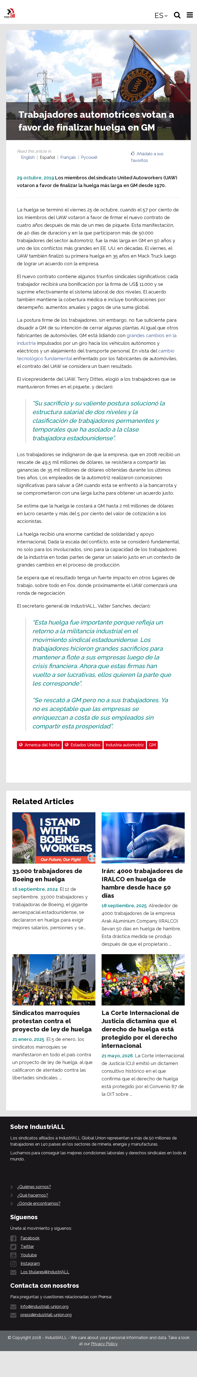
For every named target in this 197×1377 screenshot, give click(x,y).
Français (68, 157)
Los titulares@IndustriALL (45, 1271)
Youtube (29, 1255)
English (28, 157)
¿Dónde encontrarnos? (39, 1203)
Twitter (27, 1246)
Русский (89, 157)
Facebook (30, 1238)
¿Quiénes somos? (34, 1186)
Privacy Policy (104, 1343)
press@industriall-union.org (46, 1314)
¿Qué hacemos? (32, 1195)
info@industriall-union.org (44, 1306)
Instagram (30, 1263)
